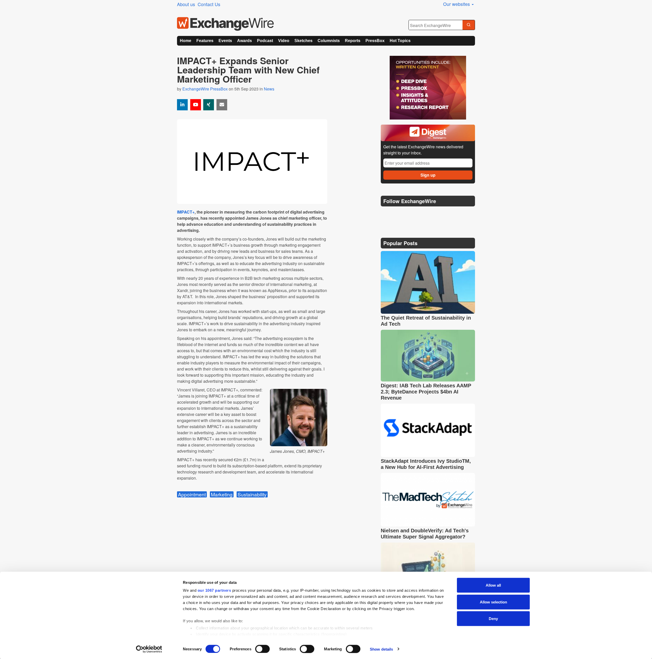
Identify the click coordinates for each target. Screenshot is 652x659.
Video (283, 40)
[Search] (469, 25)
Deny (493, 618)
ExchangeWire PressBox (205, 89)
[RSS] (434, 214)
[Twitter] (398, 214)
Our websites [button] (457, 4)
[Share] (182, 104)
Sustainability (252, 494)
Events (225, 40)
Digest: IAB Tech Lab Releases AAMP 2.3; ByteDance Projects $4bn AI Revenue (426, 392)
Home (185, 40)
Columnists (329, 40)
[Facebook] (410, 214)
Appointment (192, 494)
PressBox (375, 40)
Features (204, 40)
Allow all (493, 585)
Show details (381, 649)
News (269, 89)
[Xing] (208, 104)
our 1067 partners (214, 590)
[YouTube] (195, 104)
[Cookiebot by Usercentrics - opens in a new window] (149, 649)
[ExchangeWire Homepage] (225, 24)
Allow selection (493, 602)
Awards (244, 40)
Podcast (265, 40)
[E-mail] (221, 104)
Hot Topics (400, 40)
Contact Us (209, 4)
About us (186, 4)
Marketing (222, 494)
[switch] (262, 649)
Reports (352, 40)
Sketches (303, 40)
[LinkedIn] (422, 214)
